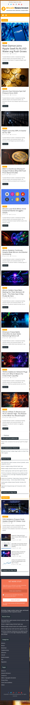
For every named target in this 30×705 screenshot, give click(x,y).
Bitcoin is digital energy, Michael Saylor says (12, 466)
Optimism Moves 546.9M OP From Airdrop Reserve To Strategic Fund (18, 553)
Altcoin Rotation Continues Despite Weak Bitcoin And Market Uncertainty (14, 252)
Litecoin (3, 655)
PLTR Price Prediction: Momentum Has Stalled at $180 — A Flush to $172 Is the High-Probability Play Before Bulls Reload (14, 474)
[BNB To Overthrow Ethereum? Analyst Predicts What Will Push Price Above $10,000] (15, 150)
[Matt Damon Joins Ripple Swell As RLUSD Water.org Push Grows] (15, 23)
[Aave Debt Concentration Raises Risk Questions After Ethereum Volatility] (6, 543)
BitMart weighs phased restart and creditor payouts (14, 468)
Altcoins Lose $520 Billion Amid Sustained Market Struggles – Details (14, 211)
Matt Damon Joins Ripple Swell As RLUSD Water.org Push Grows (14, 48)
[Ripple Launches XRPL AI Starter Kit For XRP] (15, 112)
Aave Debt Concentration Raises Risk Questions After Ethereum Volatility (19, 545)
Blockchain (4, 648)
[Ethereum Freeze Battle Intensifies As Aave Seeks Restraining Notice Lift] (15, 313)
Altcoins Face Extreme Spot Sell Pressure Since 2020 (14, 92)
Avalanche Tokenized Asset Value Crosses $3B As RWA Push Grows (19, 537)
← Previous (5, 435)
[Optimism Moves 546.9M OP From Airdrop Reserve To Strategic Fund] (6, 551)
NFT (2, 659)
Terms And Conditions (6, 682)
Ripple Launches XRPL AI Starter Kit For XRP (14, 132)
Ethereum (3, 652)
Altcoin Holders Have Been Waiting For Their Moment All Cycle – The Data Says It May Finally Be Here (13, 293)
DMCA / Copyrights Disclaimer (8, 678)
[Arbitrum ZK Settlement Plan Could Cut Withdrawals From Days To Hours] (6, 559)
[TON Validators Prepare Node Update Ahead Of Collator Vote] (15, 501)
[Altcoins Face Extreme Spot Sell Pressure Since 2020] (15, 69)
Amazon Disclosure (6, 673)
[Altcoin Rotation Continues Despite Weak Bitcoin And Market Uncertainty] (15, 231)
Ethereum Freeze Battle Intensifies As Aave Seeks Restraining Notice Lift (11, 334)
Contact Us (4, 675)
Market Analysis (5, 657)
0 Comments (14, 53)
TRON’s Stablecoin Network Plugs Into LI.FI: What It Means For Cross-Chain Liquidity (14, 374)
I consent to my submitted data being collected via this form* (13, 595)
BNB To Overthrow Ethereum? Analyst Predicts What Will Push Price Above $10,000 (14, 171)
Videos (3, 685)
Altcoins (4, 43)
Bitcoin (3, 645)
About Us (3, 671)
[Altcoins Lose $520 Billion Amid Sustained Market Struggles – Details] (15, 190)
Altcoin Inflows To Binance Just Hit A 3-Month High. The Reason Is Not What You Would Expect (14, 414)
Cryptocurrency (5, 650)
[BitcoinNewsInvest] (3, 15)
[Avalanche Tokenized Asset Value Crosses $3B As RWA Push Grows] (6, 534)
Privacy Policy (4, 680)
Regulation (5, 516)
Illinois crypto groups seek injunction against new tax (14, 470)
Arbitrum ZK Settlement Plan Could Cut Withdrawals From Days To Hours (18, 561)
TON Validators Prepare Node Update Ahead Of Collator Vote (13, 520)
